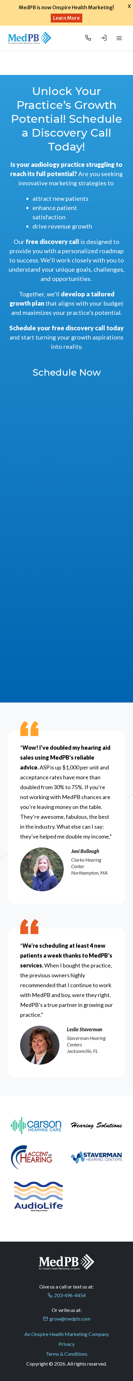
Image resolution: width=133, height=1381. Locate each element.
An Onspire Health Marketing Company (66, 1334)
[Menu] (119, 38)
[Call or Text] (88, 38)
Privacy (66, 1344)
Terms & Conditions (67, 1354)
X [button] (129, 6)
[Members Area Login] (103, 38)
